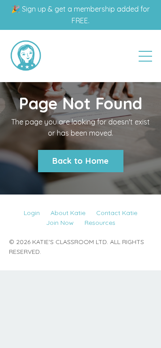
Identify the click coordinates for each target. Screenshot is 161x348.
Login (32, 213)
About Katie (68, 213)
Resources (100, 223)
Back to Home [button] (80, 161)
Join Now (60, 223)
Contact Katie (116, 213)
